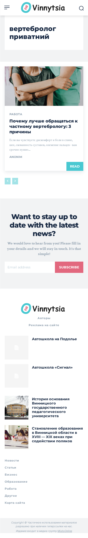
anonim (15, 157)
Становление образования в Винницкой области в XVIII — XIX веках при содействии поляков (57, 434)
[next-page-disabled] (15, 181)
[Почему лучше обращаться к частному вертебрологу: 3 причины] (44, 86)
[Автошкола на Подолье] (16, 347)
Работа (15, 114)
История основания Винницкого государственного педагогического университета (50, 407)
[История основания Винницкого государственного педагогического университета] (16, 408)
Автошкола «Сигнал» (52, 367)
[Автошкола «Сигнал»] (16, 376)
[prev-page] (8, 181)
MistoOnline (64, 531)
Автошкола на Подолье (54, 339)
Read (75, 166)
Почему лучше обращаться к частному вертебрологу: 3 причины (43, 126)
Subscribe (69, 267)
